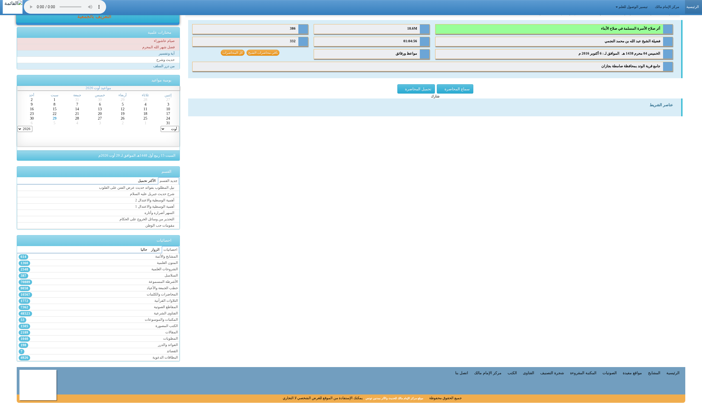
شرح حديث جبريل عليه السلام (152, 194)
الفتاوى (528, 373)
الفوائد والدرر (99, 345)
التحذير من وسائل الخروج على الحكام (147, 219)
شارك (435, 96)
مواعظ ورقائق (406, 53)
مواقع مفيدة (632, 373)
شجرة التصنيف (552, 373)
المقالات (99, 332)
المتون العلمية (99, 263)
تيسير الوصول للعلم (633, 7)
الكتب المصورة (99, 326)
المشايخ (654, 373)
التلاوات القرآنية (99, 301)
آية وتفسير (167, 53)
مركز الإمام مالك (667, 7)
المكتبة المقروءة (583, 373)
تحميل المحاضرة (417, 89)
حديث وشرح (166, 60)
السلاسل (99, 276)
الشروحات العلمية (99, 269)
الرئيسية (673, 373)
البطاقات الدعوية (99, 358)
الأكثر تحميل (147, 181)
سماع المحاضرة (456, 89)
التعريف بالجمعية (95, 16)
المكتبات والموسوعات (99, 320)
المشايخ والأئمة (99, 257)
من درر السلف (164, 66)
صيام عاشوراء (165, 41)
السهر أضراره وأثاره (160, 213)
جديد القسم (168, 181)
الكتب (512, 373)
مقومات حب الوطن (160, 225)
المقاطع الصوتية (99, 307)
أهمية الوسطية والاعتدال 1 (155, 206)
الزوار (155, 250)
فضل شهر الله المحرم (159, 47)
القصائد (99, 351)
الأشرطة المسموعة (99, 282)
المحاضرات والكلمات (99, 294)
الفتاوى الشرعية (99, 313)
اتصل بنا (461, 373)
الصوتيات (609, 373)
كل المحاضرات (232, 53)
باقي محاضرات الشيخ (263, 53)
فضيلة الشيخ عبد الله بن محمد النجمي (632, 41)
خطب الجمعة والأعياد (99, 288)
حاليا (144, 250)
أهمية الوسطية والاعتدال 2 (155, 200)
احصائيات (170, 250)
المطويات (99, 339)
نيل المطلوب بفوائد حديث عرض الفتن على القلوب (137, 188)
